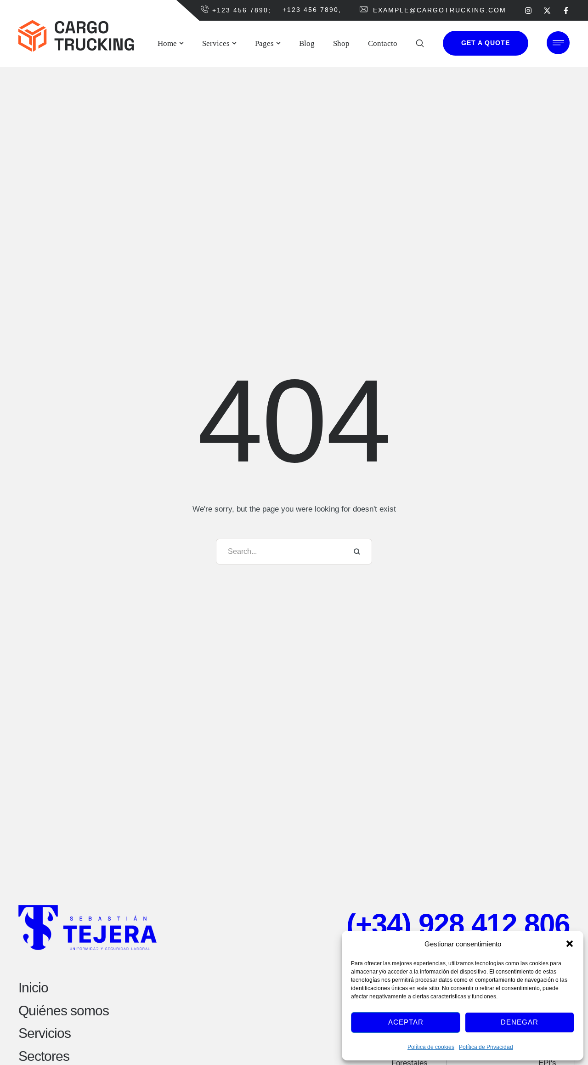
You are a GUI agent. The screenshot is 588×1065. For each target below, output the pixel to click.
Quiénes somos (63, 1010)
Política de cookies (430, 1047)
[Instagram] (528, 10)
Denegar (519, 1022)
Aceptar (406, 1022)
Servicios (44, 1033)
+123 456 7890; (241, 10)
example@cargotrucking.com (439, 10)
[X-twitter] (547, 10)
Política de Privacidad (486, 1047)
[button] (569, 943)
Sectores (43, 1056)
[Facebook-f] (566, 10)
